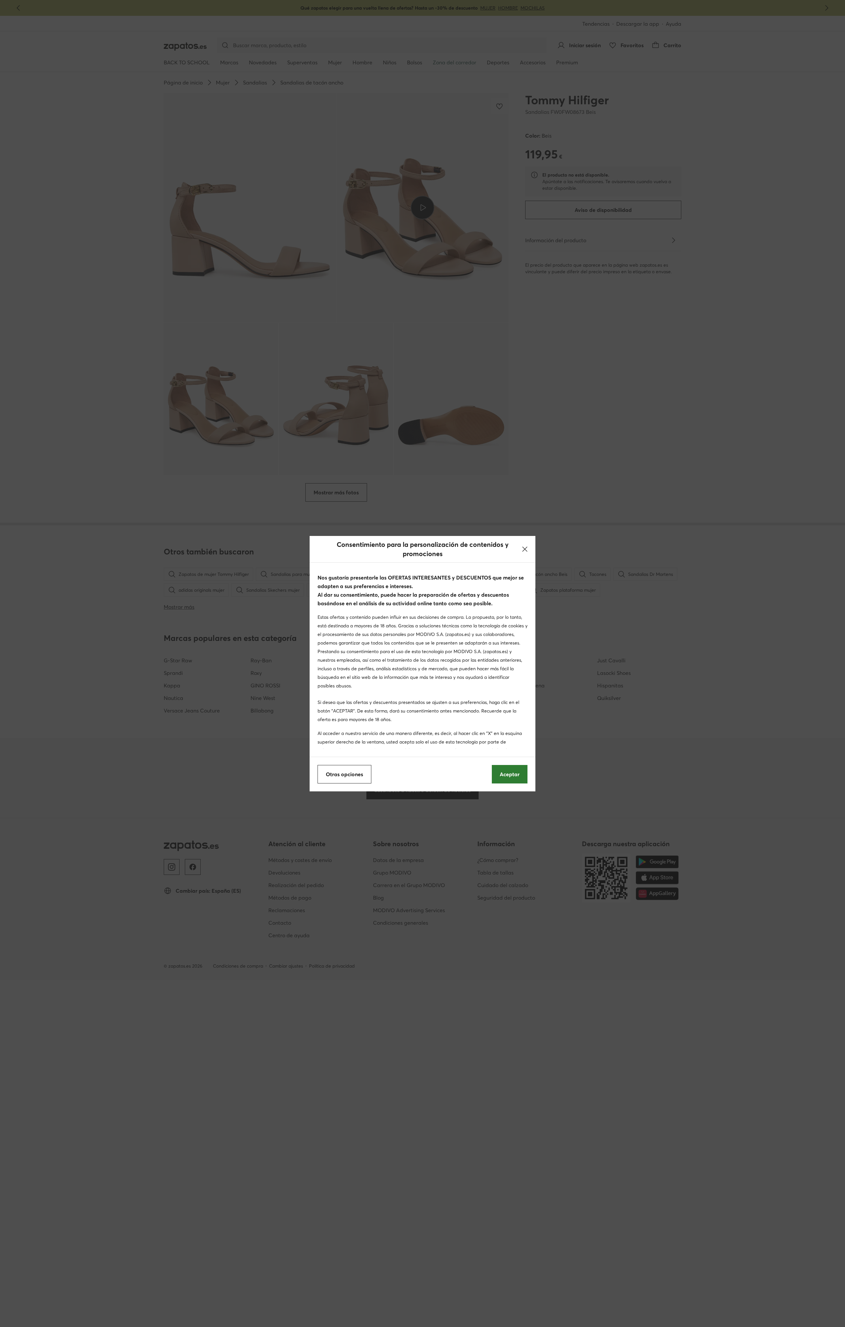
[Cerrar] (525, 549)
